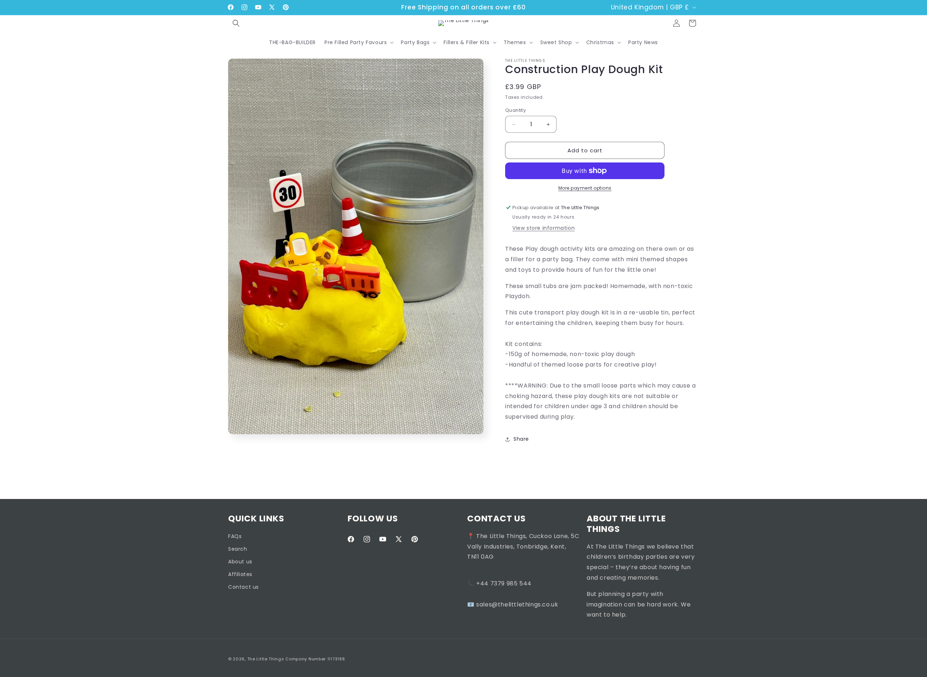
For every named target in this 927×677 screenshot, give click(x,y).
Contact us (243, 587)
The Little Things (265, 659)
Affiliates (240, 574)
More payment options (585, 188)
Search (237, 549)
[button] (236, 23)
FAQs (235, 536)
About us (240, 562)
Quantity (515, 110)
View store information (543, 228)
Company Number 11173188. (315, 659)
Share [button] (521, 439)
